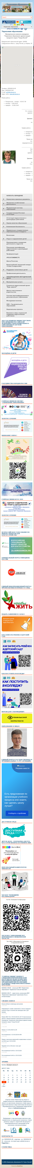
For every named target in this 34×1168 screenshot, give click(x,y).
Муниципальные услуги (14, 282)
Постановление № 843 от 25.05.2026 (12, 1050)
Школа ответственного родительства (14, 291)
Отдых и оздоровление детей (17, 239)
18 (8, 1080)
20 (17, 1080)
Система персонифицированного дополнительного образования (18, 296)
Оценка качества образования (17, 223)
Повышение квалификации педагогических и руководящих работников (17, 249)
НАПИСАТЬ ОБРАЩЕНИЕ (15, 195)
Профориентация (12, 254)
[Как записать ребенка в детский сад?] (17, 669)
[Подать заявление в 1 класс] (17, 631)
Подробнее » (5, 1143)
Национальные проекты (15, 309)
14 (21, 1077)
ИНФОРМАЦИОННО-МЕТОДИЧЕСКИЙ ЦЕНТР (19, 277)
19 (12, 1080)
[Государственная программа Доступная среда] (14, 837)
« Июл (3, 1086)
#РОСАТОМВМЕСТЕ (13, 257)
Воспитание (10, 235)
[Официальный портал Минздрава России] (17, 582)
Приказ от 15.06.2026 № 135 (9, 1030)
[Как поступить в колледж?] (17, 707)
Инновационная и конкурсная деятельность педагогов (16, 243)
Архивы (4, 1065)
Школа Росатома (12, 261)
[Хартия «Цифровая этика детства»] (17, 554)
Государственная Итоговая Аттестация (16, 213)
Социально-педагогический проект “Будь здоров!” (18, 286)
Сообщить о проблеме (17, 813)
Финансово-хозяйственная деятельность (15, 203)
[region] (17, 742)
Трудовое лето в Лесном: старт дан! (11, 1046)
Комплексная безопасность (16, 226)
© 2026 (4, 1162)
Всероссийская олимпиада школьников (12, 1004)
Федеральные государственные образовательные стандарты (17, 230)
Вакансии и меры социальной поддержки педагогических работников (17, 314)
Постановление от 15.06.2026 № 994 (12, 1034)
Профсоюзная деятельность (16, 273)
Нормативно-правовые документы (18, 199)
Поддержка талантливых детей (17, 269)
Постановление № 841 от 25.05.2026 (12, 1055)
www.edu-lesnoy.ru (15, 94)
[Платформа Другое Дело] (11, 863)
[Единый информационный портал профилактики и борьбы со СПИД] (17, 610)
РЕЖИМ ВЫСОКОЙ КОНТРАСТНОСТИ (19, 719)
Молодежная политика (14, 300)
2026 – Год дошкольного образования (15, 304)
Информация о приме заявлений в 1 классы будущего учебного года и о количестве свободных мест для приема (16, 1010)
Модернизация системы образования (15, 208)
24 (4, 1082)
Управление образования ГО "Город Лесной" (19, 1162)
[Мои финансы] (15, 891)
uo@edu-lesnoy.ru (11, 92)
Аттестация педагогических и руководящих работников (16, 218)
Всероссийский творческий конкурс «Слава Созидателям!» (19, 265)
